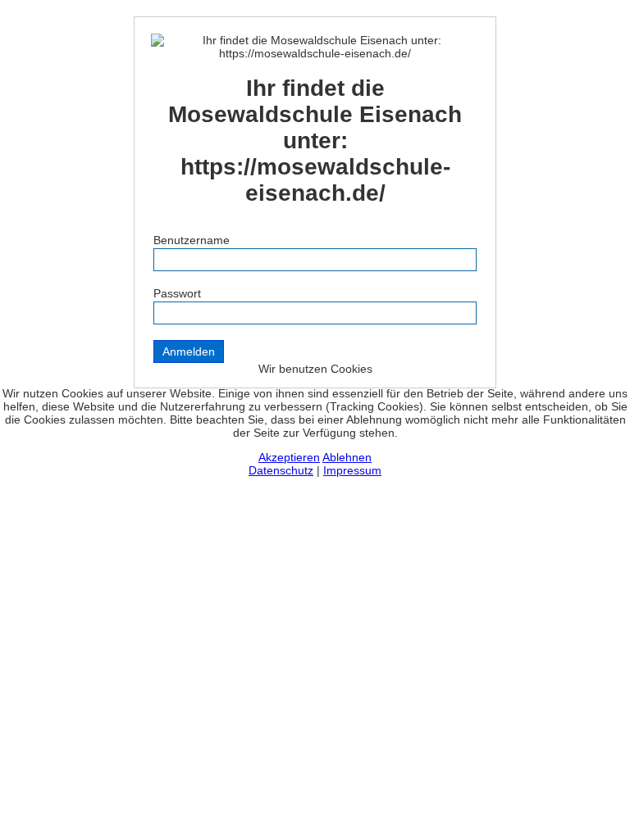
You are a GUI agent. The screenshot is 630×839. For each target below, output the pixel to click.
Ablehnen (347, 457)
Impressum (352, 470)
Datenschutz (281, 470)
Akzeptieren (289, 457)
